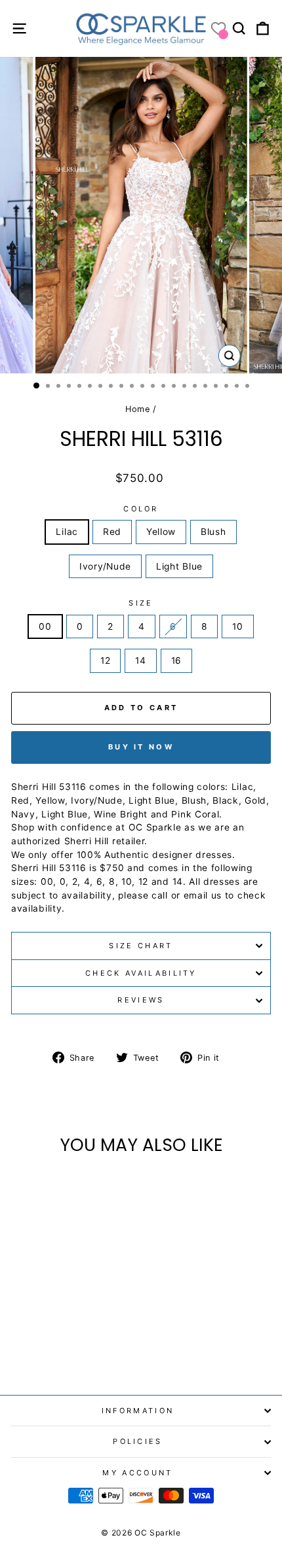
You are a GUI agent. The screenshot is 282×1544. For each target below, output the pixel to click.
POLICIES (138, 1441)
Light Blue (179, 566)
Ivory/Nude (105, 566)
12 (105, 660)
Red (112, 531)
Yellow (161, 531)
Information (138, 1410)
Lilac (66, 531)
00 (45, 626)
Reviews (140, 999)
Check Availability (141, 973)
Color (141, 508)
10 (237, 626)
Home (137, 409)
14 (140, 660)
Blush (213, 531)
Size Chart (140, 945)
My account (137, 1472)
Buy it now (141, 746)
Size (141, 603)
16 (176, 660)
